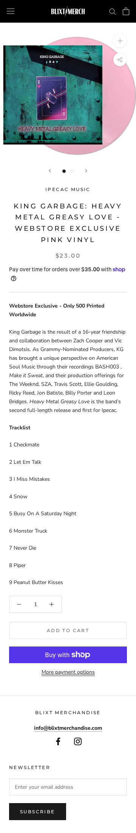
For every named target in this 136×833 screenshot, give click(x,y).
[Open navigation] (10, 11)
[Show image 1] (64, 171)
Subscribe (37, 811)
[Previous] (50, 171)
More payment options (68, 672)
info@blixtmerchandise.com (68, 728)
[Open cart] (126, 11)
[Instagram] (78, 741)
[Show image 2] (72, 171)
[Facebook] (58, 741)
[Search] (112, 11)
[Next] (86, 171)
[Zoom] (120, 40)
